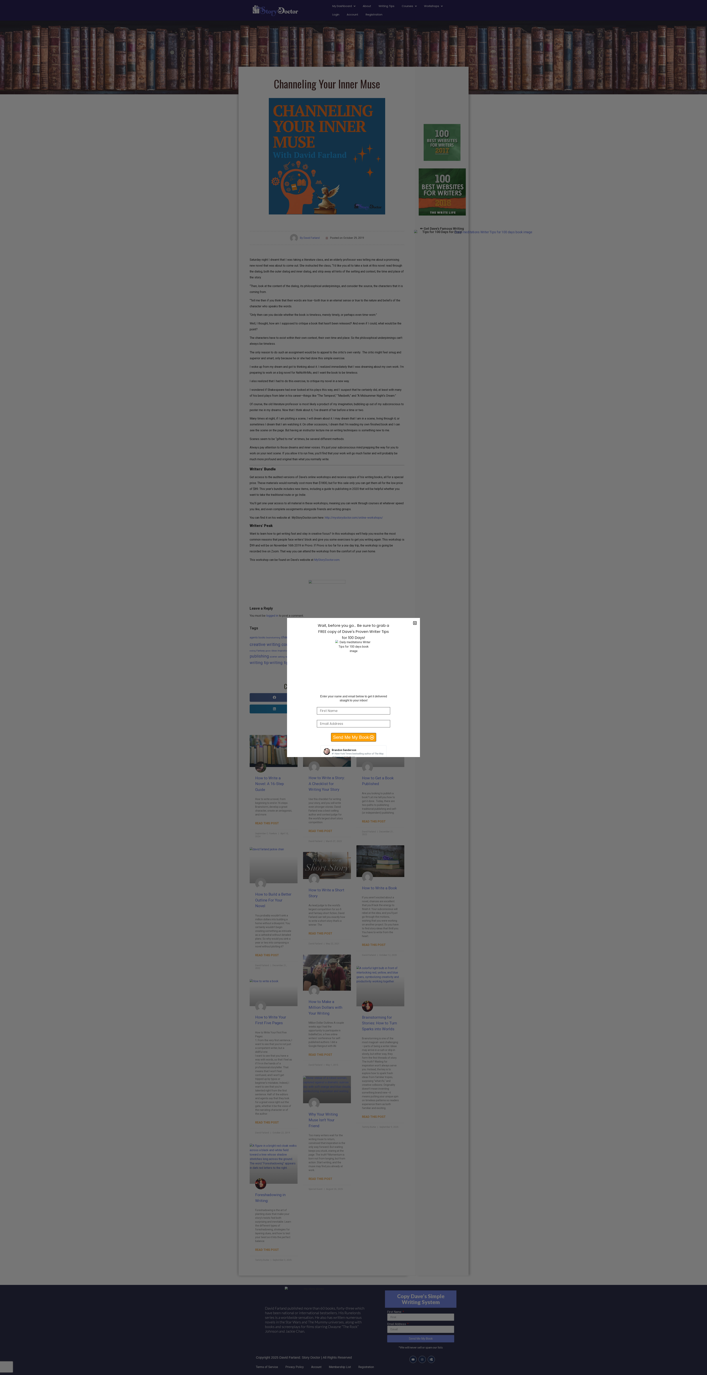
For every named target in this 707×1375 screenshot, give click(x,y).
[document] (353, 687)
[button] (415, 623)
